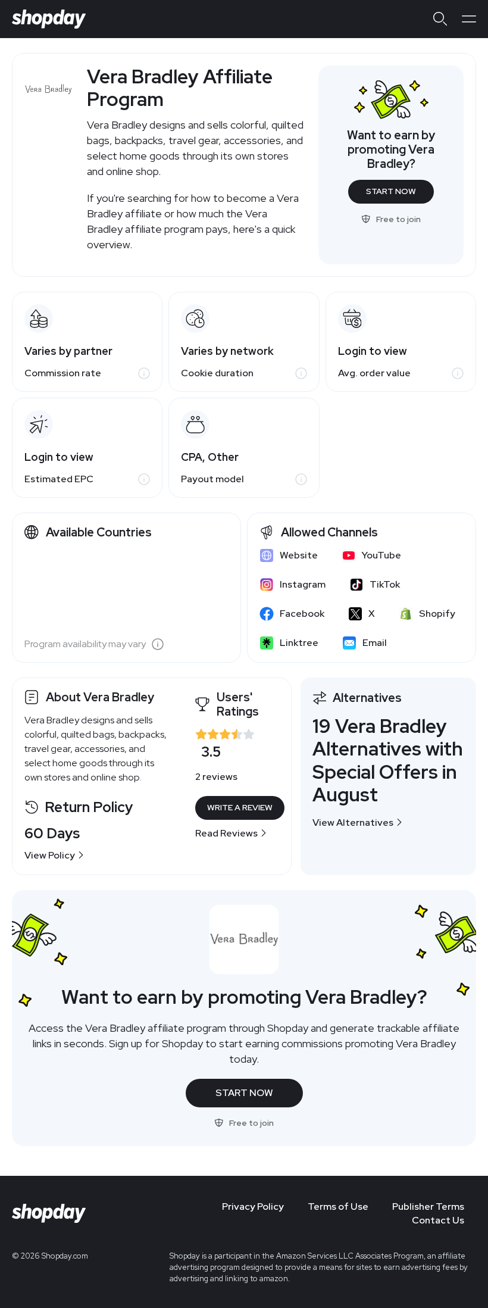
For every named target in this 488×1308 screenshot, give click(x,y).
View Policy (49, 855)
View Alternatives (352, 822)
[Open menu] (469, 19)
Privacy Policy (253, 1206)
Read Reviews (226, 833)
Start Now (391, 191)
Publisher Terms (428, 1206)
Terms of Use (338, 1206)
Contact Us (438, 1220)
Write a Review (240, 807)
